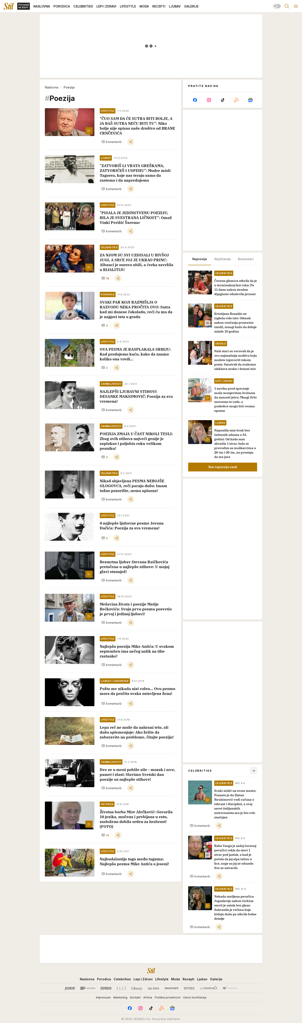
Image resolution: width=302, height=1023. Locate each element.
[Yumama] (208, 988)
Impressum (103, 997)
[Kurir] (70, 988)
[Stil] (9, 6)
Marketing (120, 997)
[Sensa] (189, 988)
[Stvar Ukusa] (229, 988)
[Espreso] (106, 988)
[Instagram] (209, 100)
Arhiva (147, 997)
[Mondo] (87, 988)
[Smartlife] (171, 988)
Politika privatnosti (167, 997)
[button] (111, 141)
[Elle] (121, 988)
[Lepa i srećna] (153, 988)
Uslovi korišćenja (194, 997)
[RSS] (236, 100)
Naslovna (51, 87)
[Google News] (250, 100)
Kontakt (135, 997)
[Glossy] (137, 988)
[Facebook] (195, 100)
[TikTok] (222, 100)
